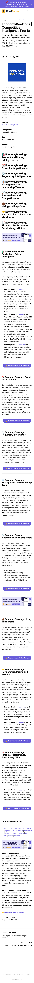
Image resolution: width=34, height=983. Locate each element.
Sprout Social (10, 831)
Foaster (17, 836)
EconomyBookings (21, 19)
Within (10, 836)
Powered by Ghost (17, 979)
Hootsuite (18, 828)
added (21, 314)
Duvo (27, 833)
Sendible (19, 831)
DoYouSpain (8, 828)
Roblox (21, 833)
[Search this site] (27, 11)
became (22, 707)
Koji (5, 836)
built (20, 790)
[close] (31, 4)
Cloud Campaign (11, 833)
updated (22, 289)
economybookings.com (10, 125)
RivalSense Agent (9, 19)
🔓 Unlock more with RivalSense (17, 365)
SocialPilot (28, 831)
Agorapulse (27, 828)
